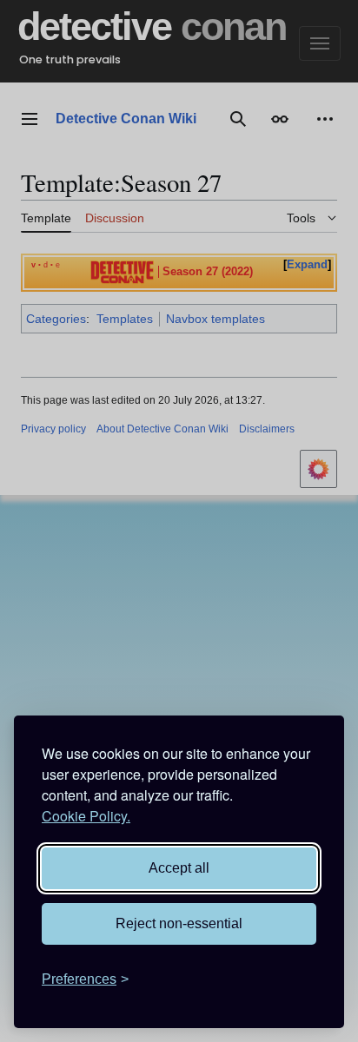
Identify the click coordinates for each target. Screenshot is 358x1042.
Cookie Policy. (86, 816)
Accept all (179, 868)
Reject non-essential (179, 923)
